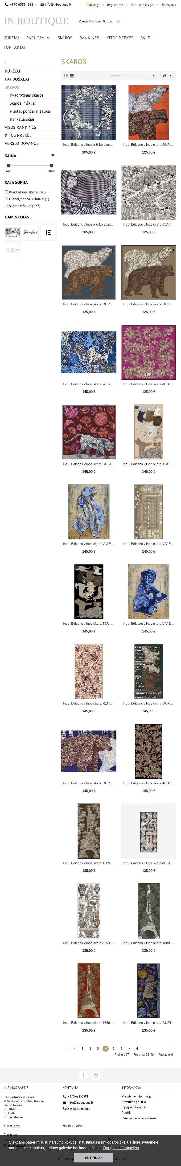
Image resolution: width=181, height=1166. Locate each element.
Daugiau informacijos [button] (121, 1148)
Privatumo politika (134, 1102)
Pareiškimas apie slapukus (139, 1118)
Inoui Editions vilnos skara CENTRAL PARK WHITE (149, 224)
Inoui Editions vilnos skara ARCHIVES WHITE (89, 943)
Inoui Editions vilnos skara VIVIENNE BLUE (149, 623)
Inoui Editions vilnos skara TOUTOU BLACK (89, 623)
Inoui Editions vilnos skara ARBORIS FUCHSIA (149, 384)
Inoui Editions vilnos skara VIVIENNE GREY (89, 544)
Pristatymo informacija (137, 1096)
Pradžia (127, 1113)
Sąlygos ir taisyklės (134, 1107)
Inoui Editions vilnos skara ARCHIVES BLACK (149, 863)
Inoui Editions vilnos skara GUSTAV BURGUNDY (89, 464)
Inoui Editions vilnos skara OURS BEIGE (149, 304)
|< (67, 1048)
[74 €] (8, 165)
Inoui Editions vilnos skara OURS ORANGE (149, 144)
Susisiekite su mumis (76, 1109)
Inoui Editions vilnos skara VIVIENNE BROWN (149, 544)
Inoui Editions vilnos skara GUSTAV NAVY (149, 1023)
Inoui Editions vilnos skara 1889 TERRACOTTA (89, 1023)
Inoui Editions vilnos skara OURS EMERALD (149, 703)
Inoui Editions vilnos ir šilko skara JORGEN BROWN (89, 224)
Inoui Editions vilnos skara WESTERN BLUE (89, 384)
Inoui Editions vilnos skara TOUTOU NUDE (149, 464)
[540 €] (51, 165)
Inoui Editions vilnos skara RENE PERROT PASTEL (89, 703)
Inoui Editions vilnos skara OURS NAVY (89, 783)
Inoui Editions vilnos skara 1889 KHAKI (149, 943)
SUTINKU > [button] (94, 1158)
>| (137, 1048)
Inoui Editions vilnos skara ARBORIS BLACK (149, 783)
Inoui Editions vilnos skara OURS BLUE (89, 304)
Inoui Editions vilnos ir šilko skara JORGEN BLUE (89, 144)
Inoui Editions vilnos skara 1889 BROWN (89, 863)
